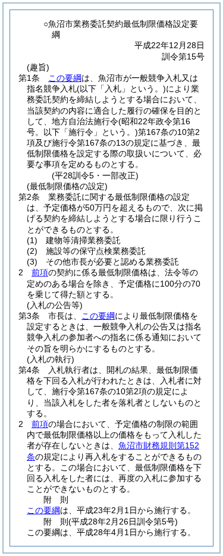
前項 (40, 272)
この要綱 (64, 78)
